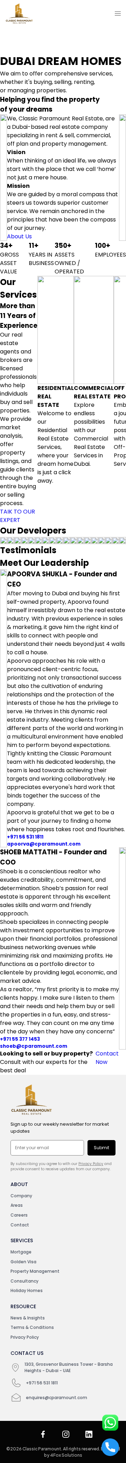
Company (21, 1196)
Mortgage (20, 1252)
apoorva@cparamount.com (43, 844)
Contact (19, 1225)
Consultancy (24, 1281)
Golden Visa (23, 1262)
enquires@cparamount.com (56, 1398)
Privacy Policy (90, 1163)
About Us (19, 236)
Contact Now (107, 1058)
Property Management (34, 1271)
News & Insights (27, 1318)
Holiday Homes (26, 1290)
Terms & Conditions (32, 1327)
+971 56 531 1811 (25, 837)
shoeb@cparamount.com (33, 1046)
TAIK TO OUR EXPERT (17, 516)
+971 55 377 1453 (20, 1039)
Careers (19, 1215)
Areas (16, 1205)
